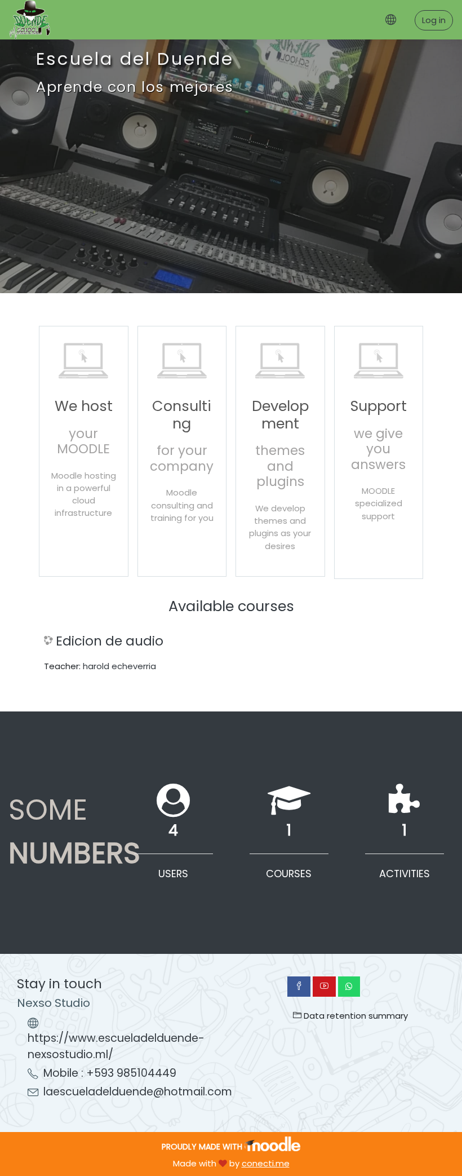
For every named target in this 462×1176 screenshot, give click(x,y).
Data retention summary (354, 1016)
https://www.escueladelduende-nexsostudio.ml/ (116, 1046)
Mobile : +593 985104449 (109, 1073)
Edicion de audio (109, 641)
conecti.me (266, 1163)
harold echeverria (119, 666)
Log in (434, 20)
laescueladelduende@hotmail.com (137, 1091)
